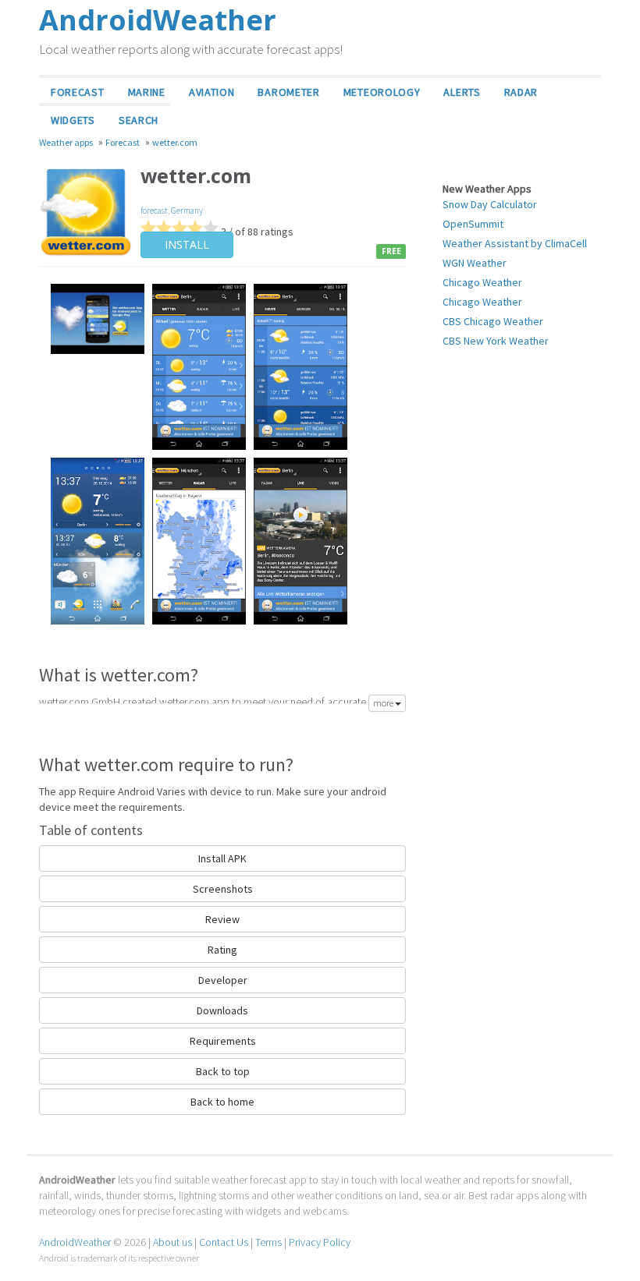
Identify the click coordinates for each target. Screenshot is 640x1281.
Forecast (78, 92)
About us (172, 1242)
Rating (222, 950)
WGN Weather (475, 263)
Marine (146, 92)
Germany (187, 210)
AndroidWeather (75, 1242)
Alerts (461, 92)
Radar (521, 92)
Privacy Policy (319, 1242)
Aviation (212, 92)
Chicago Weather (482, 282)
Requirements (223, 1041)
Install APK (222, 858)
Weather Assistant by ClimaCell (515, 243)
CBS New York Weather (496, 341)
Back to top (223, 1071)
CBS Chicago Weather (493, 321)
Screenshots (223, 889)
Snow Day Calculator (490, 204)
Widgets (73, 120)
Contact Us (223, 1242)
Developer (222, 980)
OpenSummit (473, 224)
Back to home (222, 1102)
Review (222, 919)
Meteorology (382, 92)
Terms (268, 1242)
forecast (154, 210)
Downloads (222, 1010)
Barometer (288, 92)
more (384, 703)
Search (138, 120)
